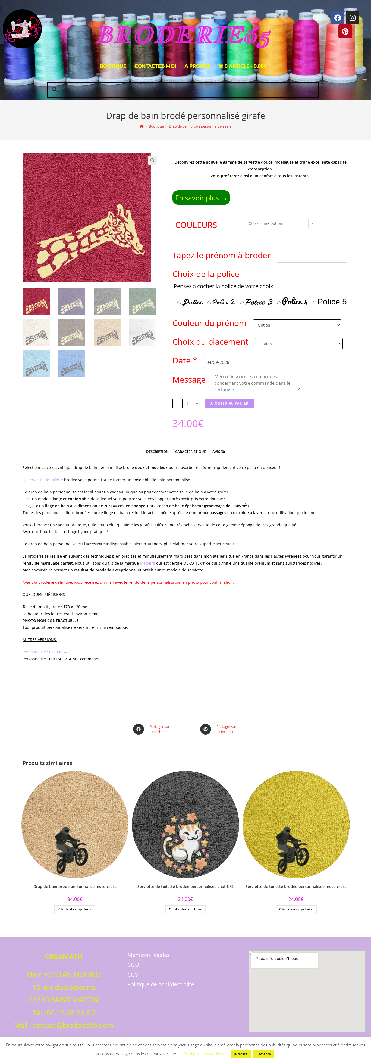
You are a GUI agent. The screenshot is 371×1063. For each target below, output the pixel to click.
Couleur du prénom (209, 322)
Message (189, 379)
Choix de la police (259, 288)
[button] (54, 90)
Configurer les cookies (204, 1053)
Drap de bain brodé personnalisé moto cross (75, 886)
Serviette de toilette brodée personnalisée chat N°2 (185, 886)
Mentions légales (148, 955)
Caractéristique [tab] (190, 451)
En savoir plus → (201, 197)
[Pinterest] (345, 31)
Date (184, 360)
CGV (132, 974)
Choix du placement (210, 341)
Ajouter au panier (229, 403)
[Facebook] (337, 17)
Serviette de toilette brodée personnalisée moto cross (296, 886)
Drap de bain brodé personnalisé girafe (200, 126)
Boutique (113, 66)
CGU (133, 964)
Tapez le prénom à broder (221, 255)
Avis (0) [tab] (218, 451)
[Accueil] (142, 126)
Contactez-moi (155, 66)
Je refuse (240, 1054)
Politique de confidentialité (160, 984)
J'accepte (264, 1054)
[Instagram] (352, 17)
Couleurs (196, 224)
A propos (197, 66)
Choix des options (75, 909)
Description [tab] (157, 451)
